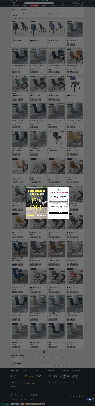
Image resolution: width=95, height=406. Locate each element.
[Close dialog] (68, 188)
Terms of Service (58, 210)
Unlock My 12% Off (58, 212)
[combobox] (50, 204)
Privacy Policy (51, 210)
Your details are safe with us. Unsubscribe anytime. (58, 215)
